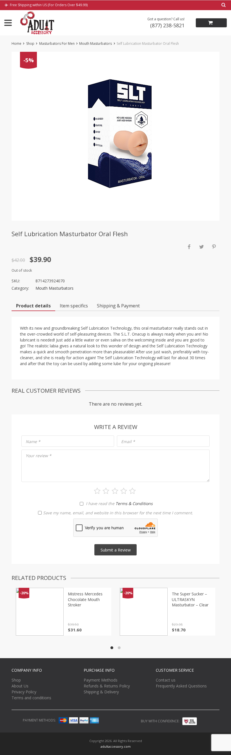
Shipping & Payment (118, 306)
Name (33, 441)
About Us (20, 686)
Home (16, 43)
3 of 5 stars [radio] (115, 491)
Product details (33, 306)
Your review (38, 455)
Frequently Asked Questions (181, 686)
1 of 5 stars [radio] (97, 491)
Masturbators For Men (57, 43)
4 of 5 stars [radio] (123, 491)
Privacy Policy (24, 691)
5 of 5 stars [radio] (132, 491)
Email (128, 441)
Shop (30, 43)
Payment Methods (100, 680)
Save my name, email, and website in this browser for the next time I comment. (118, 512)
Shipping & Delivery (101, 691)
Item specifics (74, 306)
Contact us (166, 680)
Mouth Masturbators (95, 43)
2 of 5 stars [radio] (106, 491)
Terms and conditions (31, 697)
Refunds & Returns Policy (107, 686)
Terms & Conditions (134, 503)
